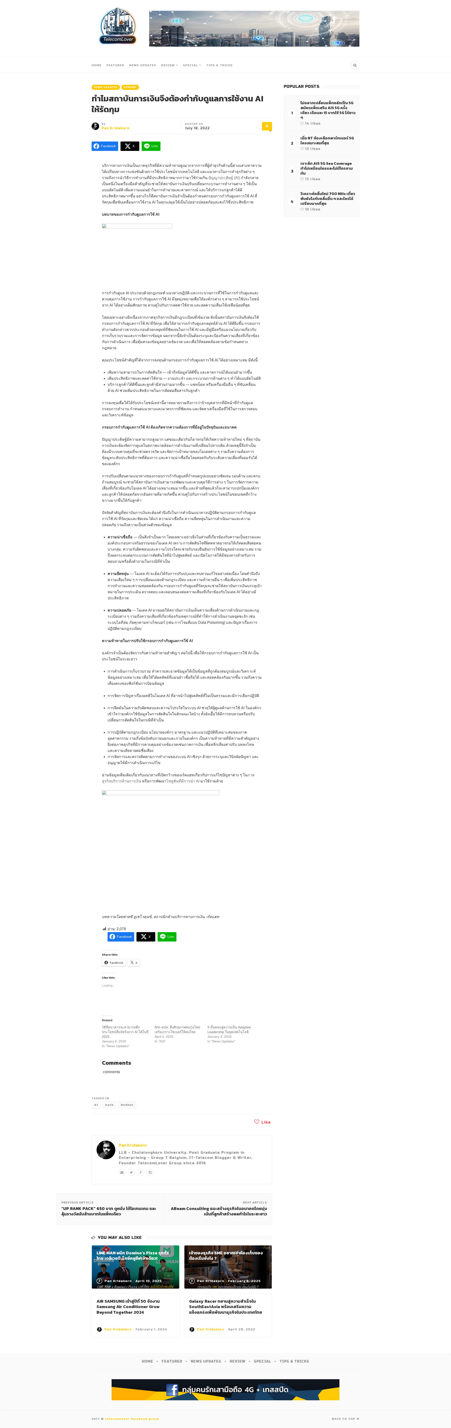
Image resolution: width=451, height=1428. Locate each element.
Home (96, 65)
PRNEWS (130, 87)
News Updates (142, 65)
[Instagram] (150, 1172)
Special (190, 65)
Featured (115, 65)
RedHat (127, 1104)
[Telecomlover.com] (118, 28)
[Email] (121, 1172)
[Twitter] (131, 1172)
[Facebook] (140, 1172)
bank (109, 1104)
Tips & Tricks (219, 65)
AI (96, 1104)
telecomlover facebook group (132, 1418)
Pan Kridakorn (115, 128)
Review (168, 65)
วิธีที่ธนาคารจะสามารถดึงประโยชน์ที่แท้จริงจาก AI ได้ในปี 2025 (125, 1031)
